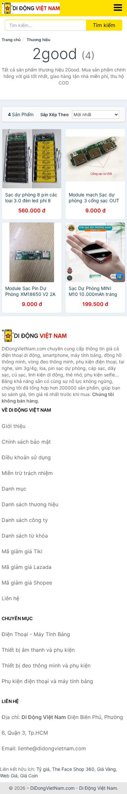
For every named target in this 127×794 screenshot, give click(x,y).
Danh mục (14, 488)
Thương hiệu (38, 39)
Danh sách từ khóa (25, 535)
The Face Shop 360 (73, 769)
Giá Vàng (106, 769)
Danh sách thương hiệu (30, 504)
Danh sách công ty (25, 520)
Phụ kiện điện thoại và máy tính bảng (47, 681)
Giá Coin (29, 775)
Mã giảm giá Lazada (26, 567)
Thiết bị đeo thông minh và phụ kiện (46, 665)
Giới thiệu (13, 426)
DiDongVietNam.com (52, 788)
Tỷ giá (42, 769)
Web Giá (9, 775)
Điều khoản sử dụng (26, 457)
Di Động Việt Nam (98, 788)
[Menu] (118, 7)
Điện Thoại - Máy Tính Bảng (36, 634)
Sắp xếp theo (54, 114)
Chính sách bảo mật (26, 441)
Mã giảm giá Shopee (27, 582)
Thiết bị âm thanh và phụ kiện (38, 650)
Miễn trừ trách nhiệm (27, 473)
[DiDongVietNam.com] (42, 8)
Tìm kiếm (104, 25)
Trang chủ (11, 39)
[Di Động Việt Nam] (34, 335)
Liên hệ (10, 598)
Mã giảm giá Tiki (22, 551)
